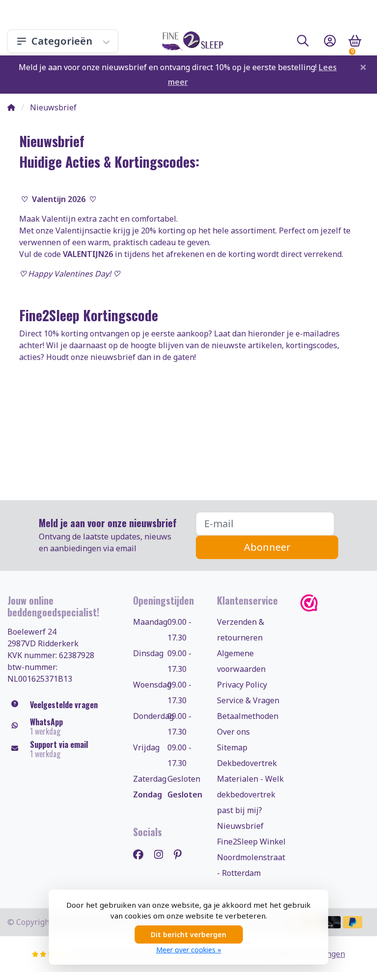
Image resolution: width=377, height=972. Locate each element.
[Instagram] (162, 854)
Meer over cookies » (188, 949)
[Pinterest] (181, 854)
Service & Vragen (248, 700)
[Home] (11, 107)
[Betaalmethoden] (331, 922)
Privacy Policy (242, 684)
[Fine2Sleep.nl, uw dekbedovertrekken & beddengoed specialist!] (191, 41)
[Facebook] (142, 854)
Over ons (233, 731)
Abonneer (267, 547)
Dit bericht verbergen (188, 934)
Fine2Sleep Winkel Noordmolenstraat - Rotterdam (251, 857)
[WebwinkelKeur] (335, 603)
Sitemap (232, 747)
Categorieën (61, 41)
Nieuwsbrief (240, 825)
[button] (303, 42)
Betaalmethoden (247, 716)
